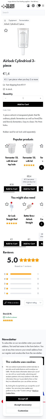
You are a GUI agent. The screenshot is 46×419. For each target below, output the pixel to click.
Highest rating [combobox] (31, 302)
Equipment (13, 20)
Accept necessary (23, 404)
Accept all (23, 398)
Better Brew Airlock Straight (29, 219)
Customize (23, 410)
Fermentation (24, 20)
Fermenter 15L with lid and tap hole (11, 161)
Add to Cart (23, 104)
